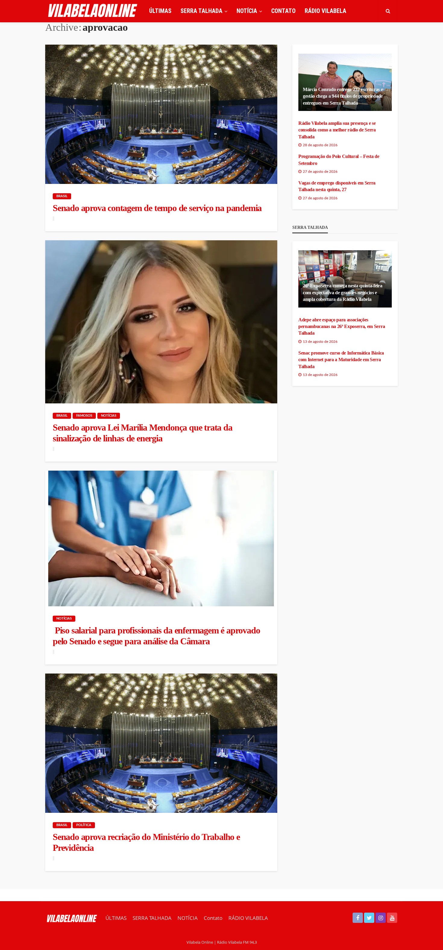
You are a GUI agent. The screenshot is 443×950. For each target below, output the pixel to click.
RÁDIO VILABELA (325, 10)
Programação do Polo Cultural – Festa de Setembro (338, 160)
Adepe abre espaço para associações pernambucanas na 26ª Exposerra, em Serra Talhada (341, 326)
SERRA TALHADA (201, 10)
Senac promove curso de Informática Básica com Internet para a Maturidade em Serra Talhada (341, 359)
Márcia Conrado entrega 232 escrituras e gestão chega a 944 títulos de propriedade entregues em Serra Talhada (343, 96)
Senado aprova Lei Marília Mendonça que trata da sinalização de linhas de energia (142, 432)
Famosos (84, 415)
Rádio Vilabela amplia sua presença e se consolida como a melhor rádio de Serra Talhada (337, 130)
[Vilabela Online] (93, 11)
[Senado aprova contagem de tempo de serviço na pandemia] (161, 114)
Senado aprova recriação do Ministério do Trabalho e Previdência (146, 842)
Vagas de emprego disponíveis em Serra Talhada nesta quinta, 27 (336, 186)
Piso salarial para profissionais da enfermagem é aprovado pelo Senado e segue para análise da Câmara (156, 635)
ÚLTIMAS (160, 10)
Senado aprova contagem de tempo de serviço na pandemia (157, 208)
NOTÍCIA (247, 10)
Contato (283, 10)
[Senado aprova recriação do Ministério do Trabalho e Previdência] (161, 743)
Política (83, 825)
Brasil (62, 196)
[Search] (388, 11)
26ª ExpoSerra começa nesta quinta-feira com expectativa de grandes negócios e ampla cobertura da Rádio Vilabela (342, 292)
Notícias (108, 415)
